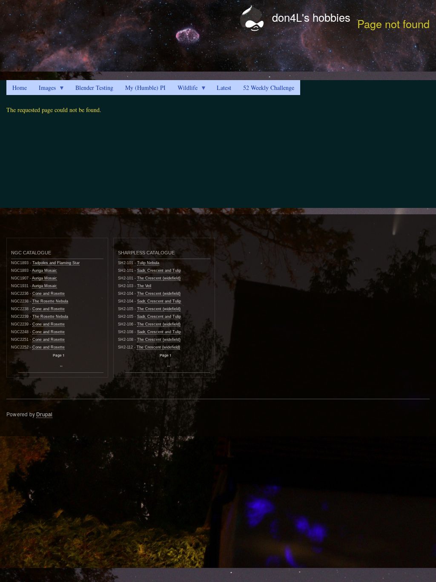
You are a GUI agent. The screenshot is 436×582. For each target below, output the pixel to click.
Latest (224, 88)
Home (19, 88)
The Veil (144, 286)
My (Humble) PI (145, 88)
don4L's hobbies (311, 17)
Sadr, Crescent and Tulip (159, 270)
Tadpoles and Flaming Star (56, 263)
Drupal (44, 414)
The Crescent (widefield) (159, 278)
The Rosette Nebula (50, 301)
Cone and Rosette (48, 293)
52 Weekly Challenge (268, 88)
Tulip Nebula (148, 263)
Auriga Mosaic (44, 270)
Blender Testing (94, 88)
